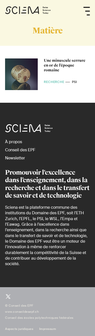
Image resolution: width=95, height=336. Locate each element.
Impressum (47, 329)
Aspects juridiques (19, 329)
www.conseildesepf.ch (22, 312)
